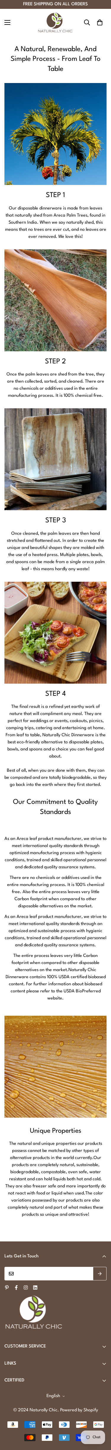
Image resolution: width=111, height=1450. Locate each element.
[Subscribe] (100, 1273)
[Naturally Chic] (55, 22)
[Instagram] (25, 1287)
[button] (100, 22)
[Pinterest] (7, 1287)
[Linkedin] (35, 1287)
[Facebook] (16, 1287)
